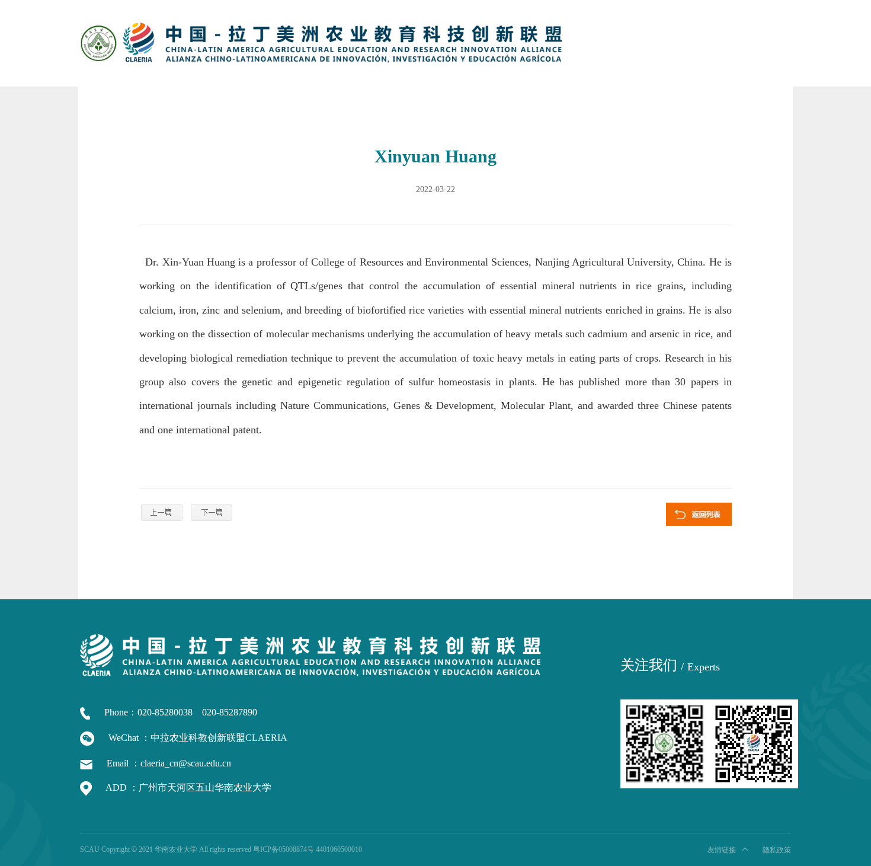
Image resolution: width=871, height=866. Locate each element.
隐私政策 (777, 850)
